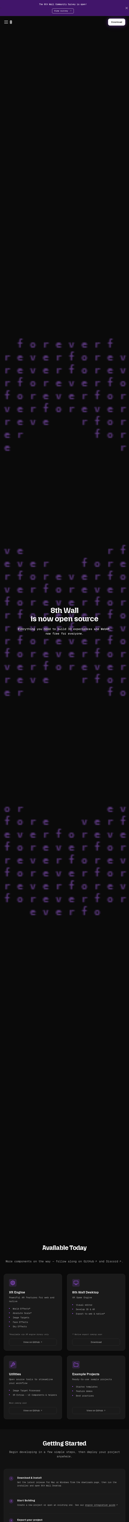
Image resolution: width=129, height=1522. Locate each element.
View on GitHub (31, 1342)
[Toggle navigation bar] (6, 22)
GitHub (89, 1261)
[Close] (126, 8)
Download (116, 22)
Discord (112, 1261)
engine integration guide (100, 1505)
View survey (61, 10)
